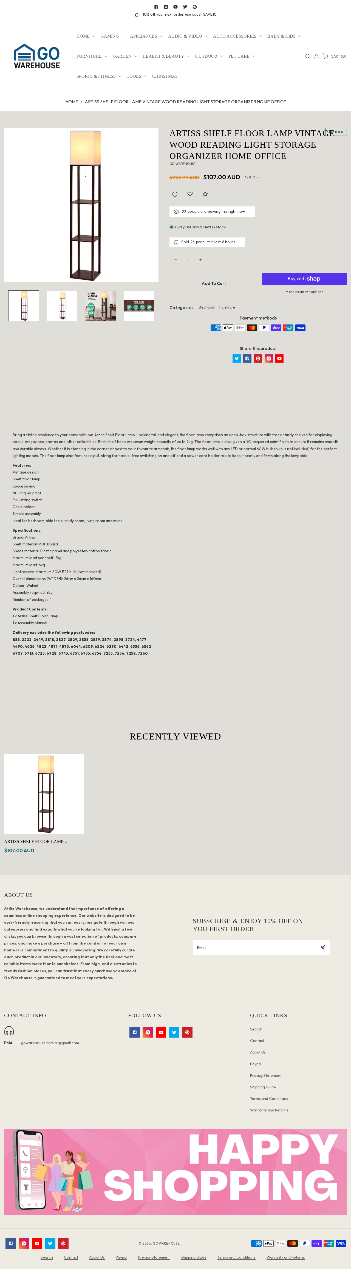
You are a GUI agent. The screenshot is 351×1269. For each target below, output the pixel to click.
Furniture (227, 307)
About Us (258, 1052)
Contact (257, 1040)
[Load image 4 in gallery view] (139, 306)
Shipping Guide (263, 1087)
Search (256, 1029)
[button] (83, 36)
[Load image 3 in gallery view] (101, 306)
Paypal (256, 1063)
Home (71, 101)
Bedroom (207, 307)
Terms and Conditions (269, 1098)
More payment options (304, 292)
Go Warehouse (166, 1243)
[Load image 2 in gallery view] (62, 306)
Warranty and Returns (269, 1110)
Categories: (182, 307)
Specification (176, 411)
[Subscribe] (322, 947)
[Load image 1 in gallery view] (24, 306)
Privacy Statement (266, 1075)
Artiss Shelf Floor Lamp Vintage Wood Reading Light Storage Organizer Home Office (43, 842)
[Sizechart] (174, 194)
